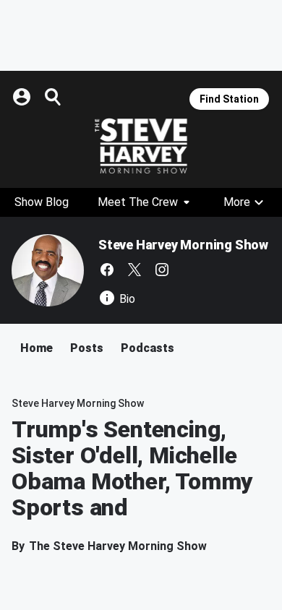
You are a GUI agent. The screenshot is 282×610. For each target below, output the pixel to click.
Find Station (229, 99)
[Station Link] (141, 146)
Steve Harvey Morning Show (183, 244)
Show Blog (41, 202)
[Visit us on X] (134, 269)
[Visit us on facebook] (107, 269)
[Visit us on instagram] (162, 269)
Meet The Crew (138, 202)
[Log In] (23, 97)
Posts (86, 348)
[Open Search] (53, 97)
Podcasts (147, 348)
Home (36, 348)
